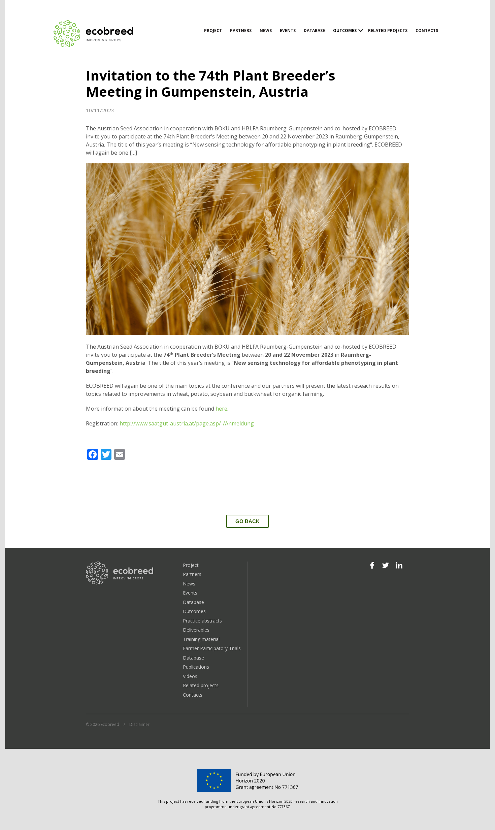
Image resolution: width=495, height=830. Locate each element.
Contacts (427, 30)
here (221, 408)
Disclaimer (139, 724)
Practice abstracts (202, 620)
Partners (241, 30)
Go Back (247, 521)
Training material (201, 639)
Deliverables (196, 630)
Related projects (387, 30)
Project (213, 30)
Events (288, 30)
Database (314, 30)
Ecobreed (94, 33)
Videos (190, 676)
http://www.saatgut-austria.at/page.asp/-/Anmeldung (187, 423)
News (266, 30)
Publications (196, 667)
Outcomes (345, 30)
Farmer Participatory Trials (212, 648)
